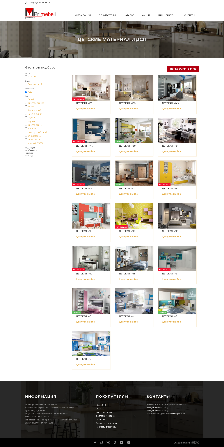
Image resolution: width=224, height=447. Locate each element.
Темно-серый (34, 110)
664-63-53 (37, 2)
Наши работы (166, 15)
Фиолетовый (34, 136)
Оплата (99, 408)
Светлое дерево (36, 103)
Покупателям (107, 15)
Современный (35, 84)
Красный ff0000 (35, 143)
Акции (146, 15)
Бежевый (32, 106)
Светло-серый (35, 125)
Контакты (189, 15)
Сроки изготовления (106, 423)
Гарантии (100, 419)
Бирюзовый (34, 139)
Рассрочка (101, 405)
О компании (83, 15)
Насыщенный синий (37, 132)
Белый (31, 99)
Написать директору (106, 427)
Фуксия (31, 117)
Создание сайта (182, 443)
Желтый (32, 128)
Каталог (129, 15)
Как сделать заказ (104, 412)
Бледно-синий (35, 114)
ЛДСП (30, 92)
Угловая (32, 76)
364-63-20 (155, 411)
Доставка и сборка (105, 416)
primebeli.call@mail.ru (175, 414)
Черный (32, 121)
